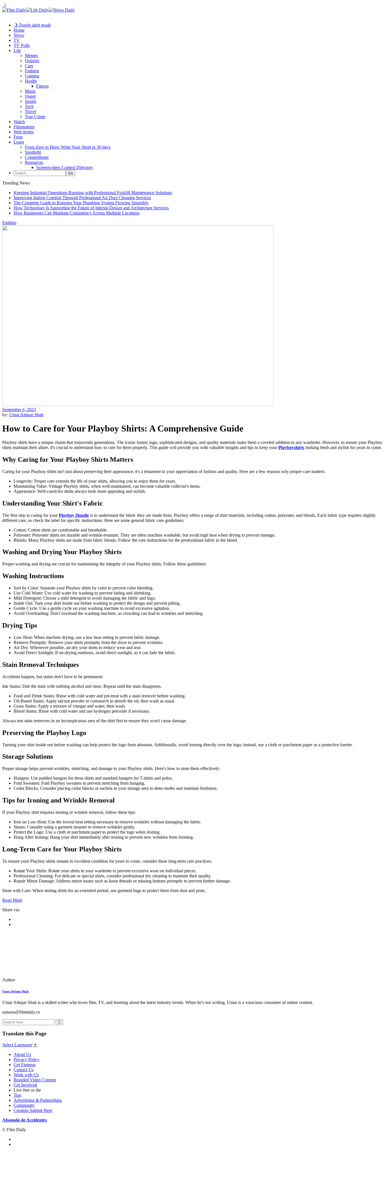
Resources (34, 162)
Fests (18, 137)
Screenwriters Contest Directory (64, 167)
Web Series (24, 131)
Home (19, 30)
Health (31, 81)
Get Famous (24, 1064)
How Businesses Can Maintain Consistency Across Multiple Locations (77, 213)
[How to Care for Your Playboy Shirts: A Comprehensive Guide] (41, 979)
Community (24, 1105)
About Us (22, 1054)
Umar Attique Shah (26, 414)
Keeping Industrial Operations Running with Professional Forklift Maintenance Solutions (93, 192)
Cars (29, 65)
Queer (30, 96)
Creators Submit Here (33, 1110)
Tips (17, 1095)
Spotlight (33, 152)
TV (17, 40)
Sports (30, 101)
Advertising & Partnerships (38, 1100)
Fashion (32, 70)
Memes (31, 55)
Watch (19, 121)
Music (30, 91)
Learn (19, 142)
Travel (30, 111)
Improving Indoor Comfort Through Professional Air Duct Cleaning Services (82, 197)
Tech (29, 106)
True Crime (35, 116)
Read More (12, 900)
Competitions (37, 157)
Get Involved (25, 1085)
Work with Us (26, 1074)
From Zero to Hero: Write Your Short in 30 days (67, 147)
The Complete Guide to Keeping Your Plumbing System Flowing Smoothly (81, 202)
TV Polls (22, 45)
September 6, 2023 (19, 409)
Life (17, 50)
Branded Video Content (35, 1079)
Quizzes (32, 60)
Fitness (42, 86)
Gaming (32, 75)
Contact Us (24, 1069)
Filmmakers (24, 126)
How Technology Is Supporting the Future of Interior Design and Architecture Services (91, 207)
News (19, 35)
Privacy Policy (27, 1059)
